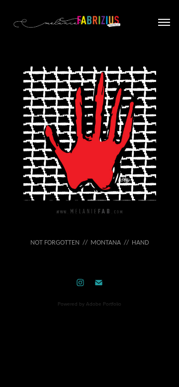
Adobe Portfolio (103, 303)
